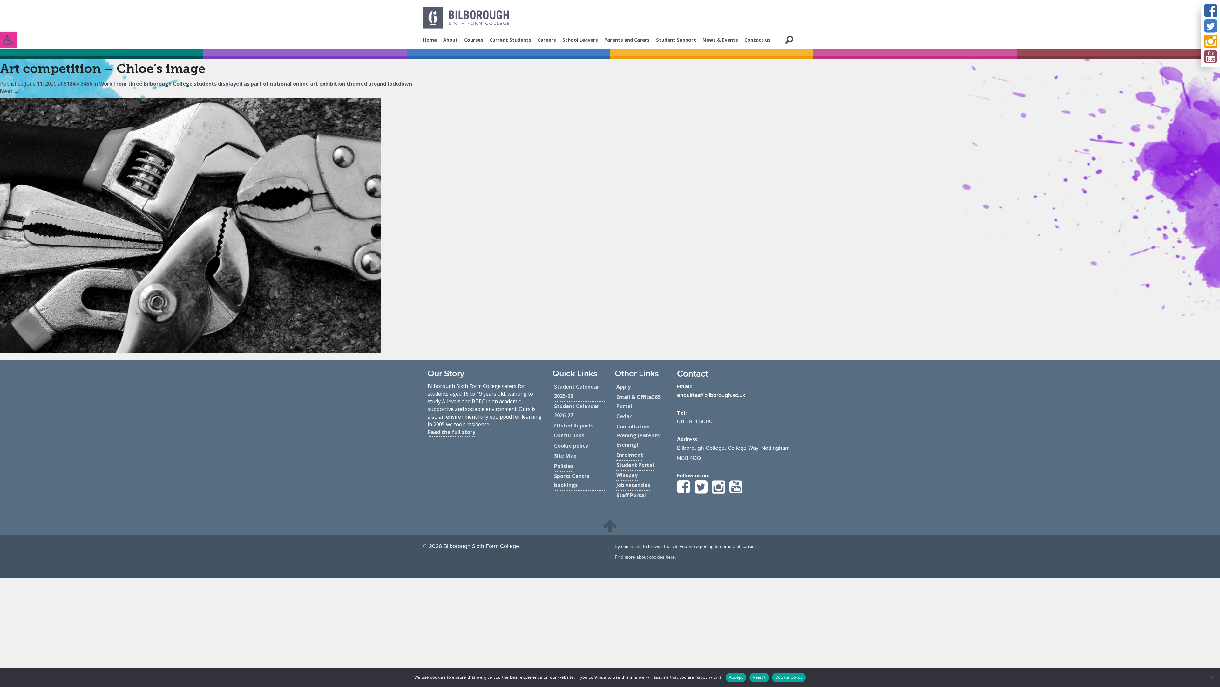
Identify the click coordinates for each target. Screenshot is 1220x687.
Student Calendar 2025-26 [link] (576, 391)
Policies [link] (563, 465)
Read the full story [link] (451, 431)
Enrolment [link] (629, 454)
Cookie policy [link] (571, 445)
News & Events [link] (720, 40)
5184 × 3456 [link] (78, 83)
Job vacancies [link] (633, 485)
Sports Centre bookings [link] (572, 481)
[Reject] (1212, 677)
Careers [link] (547, 40)
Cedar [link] (624, 416)
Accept (736, 677)
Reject (759, 677)
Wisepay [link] (627, 475)
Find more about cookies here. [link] (645, 557)
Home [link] (430, 40)
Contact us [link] (757, 40)
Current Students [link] (510, 40)
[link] (8, 40)
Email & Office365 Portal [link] (638, 401)
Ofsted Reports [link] (573, 425)
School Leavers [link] (580, 40)
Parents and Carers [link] (627, 40)
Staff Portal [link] (631, 495)
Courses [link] (473, 40)
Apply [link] (623, 386)
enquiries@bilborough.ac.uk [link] (711, 395)
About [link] (450, 40)
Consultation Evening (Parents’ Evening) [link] (638, 435)
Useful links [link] (569, 435)
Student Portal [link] (635, 464)
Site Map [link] (565, 455)
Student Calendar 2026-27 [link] (576, 411)
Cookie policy (789, 677)
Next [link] (9, 91)
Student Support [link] (676, 40)
